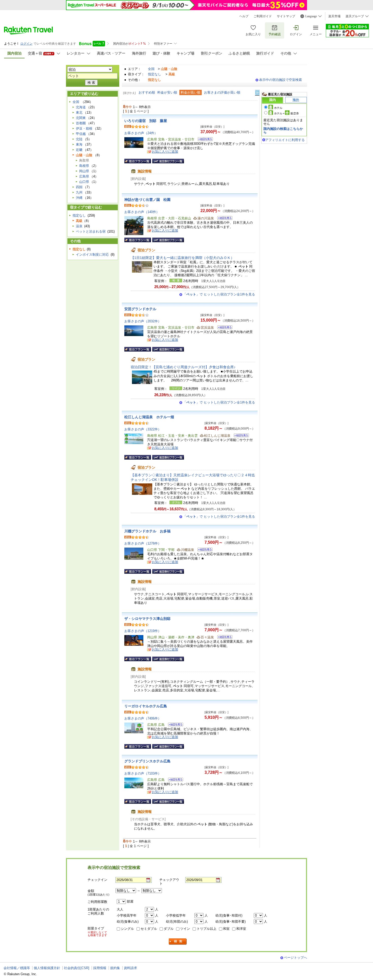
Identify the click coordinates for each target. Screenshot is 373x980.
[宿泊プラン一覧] (137, 161)
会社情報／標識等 (17, 968)
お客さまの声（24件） (141, 133)
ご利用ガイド (262, 16)
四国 (79, 187)
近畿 (79, 150)
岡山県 (84, 171)
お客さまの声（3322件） (142, 429)
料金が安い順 (167, 92)
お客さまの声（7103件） (142, 773)
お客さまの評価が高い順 (222, 92)
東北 (79, 112)
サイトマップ (286, 16)
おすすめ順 (147, 92)
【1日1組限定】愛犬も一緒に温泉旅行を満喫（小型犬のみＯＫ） (182, 258)
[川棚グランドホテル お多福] (203, 550)
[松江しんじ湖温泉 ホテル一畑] (239, 436)
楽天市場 (334, 16)
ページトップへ (295, 957)
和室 (226, 929)
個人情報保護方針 (47, 968)
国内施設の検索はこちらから (283, 130)
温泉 (79, 226)
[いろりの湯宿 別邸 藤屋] (203, 140)
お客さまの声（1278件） (142, 543)
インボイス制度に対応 (92, 254)
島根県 (84, 166)
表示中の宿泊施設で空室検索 (280, 80)
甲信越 (81, 134)
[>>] (257, 93)
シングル (127, 929)
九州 (79, 192)
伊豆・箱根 (84, 128)
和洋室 (241, 929)
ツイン (185, 929)
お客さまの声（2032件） (142, 321)
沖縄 (79, 198)
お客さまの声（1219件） (142, 631)
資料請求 (130, 968)
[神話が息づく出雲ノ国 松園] (223, 219)
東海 (79, 144)
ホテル (278, 107)
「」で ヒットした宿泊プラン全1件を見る (219, 294)
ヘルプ (243, 16)
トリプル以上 (206, 929)
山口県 (84, 182)
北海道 (81, 107)
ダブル (169, 929)
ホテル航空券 (286, 113)
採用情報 (99, 968)
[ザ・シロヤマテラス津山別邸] (223, 638)
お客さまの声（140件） (141, 212)
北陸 (79, 139)
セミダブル (149, 929)
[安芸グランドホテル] (223, 328)
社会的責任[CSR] (76, 968)
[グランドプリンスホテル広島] (174, 780)
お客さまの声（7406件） (142, 718)
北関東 (81, 118)
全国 (151, 69)
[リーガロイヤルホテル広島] (174, 725)
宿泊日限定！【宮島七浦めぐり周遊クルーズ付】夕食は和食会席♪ (183, 367)
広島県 (84, 176)
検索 (178, 941)
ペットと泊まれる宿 (91, 231)
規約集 (115, 968)
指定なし (154, 74)
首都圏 (81, 123)
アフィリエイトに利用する (285, 140)
